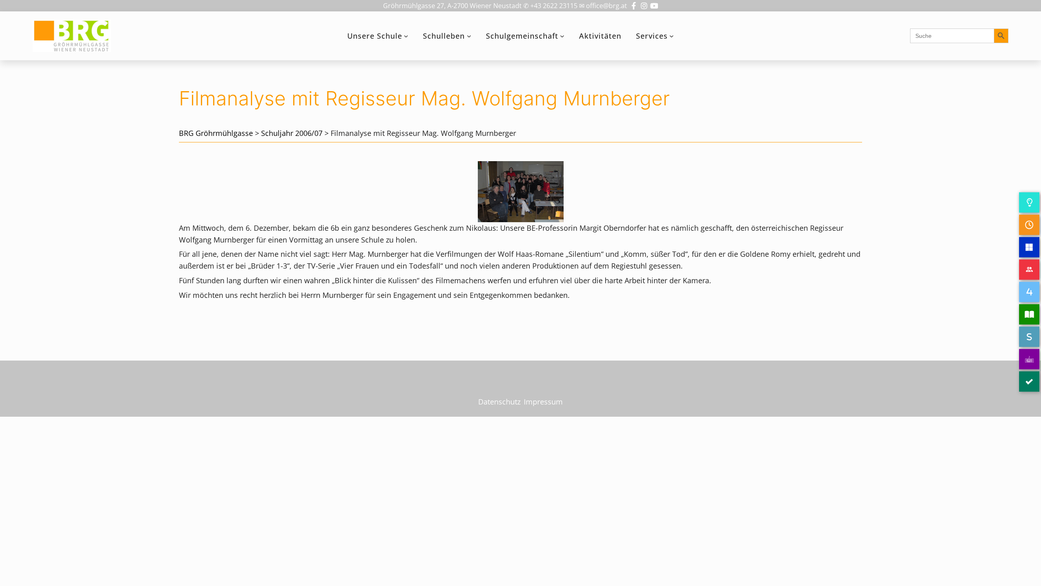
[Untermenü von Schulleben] (469, 36)
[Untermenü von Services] (671, 36)
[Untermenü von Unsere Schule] (406, 36)
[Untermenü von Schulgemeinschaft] (562, 36)
